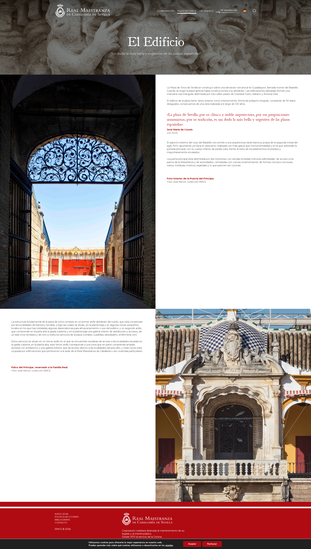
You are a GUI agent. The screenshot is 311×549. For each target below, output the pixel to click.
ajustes (169, 545)
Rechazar (212, 543)
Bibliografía (62, 519)
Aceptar (192, 543)
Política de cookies (67, 516)
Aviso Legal (62, 514)
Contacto (61, 522)
